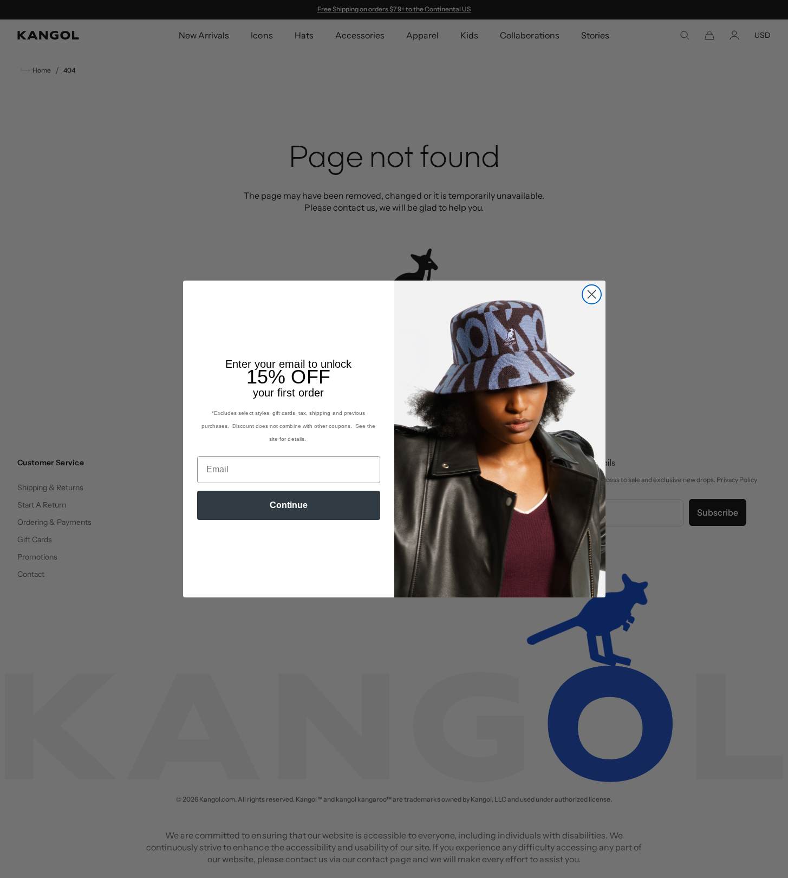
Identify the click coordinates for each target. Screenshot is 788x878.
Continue (289, 505)
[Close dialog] (591, 294)
